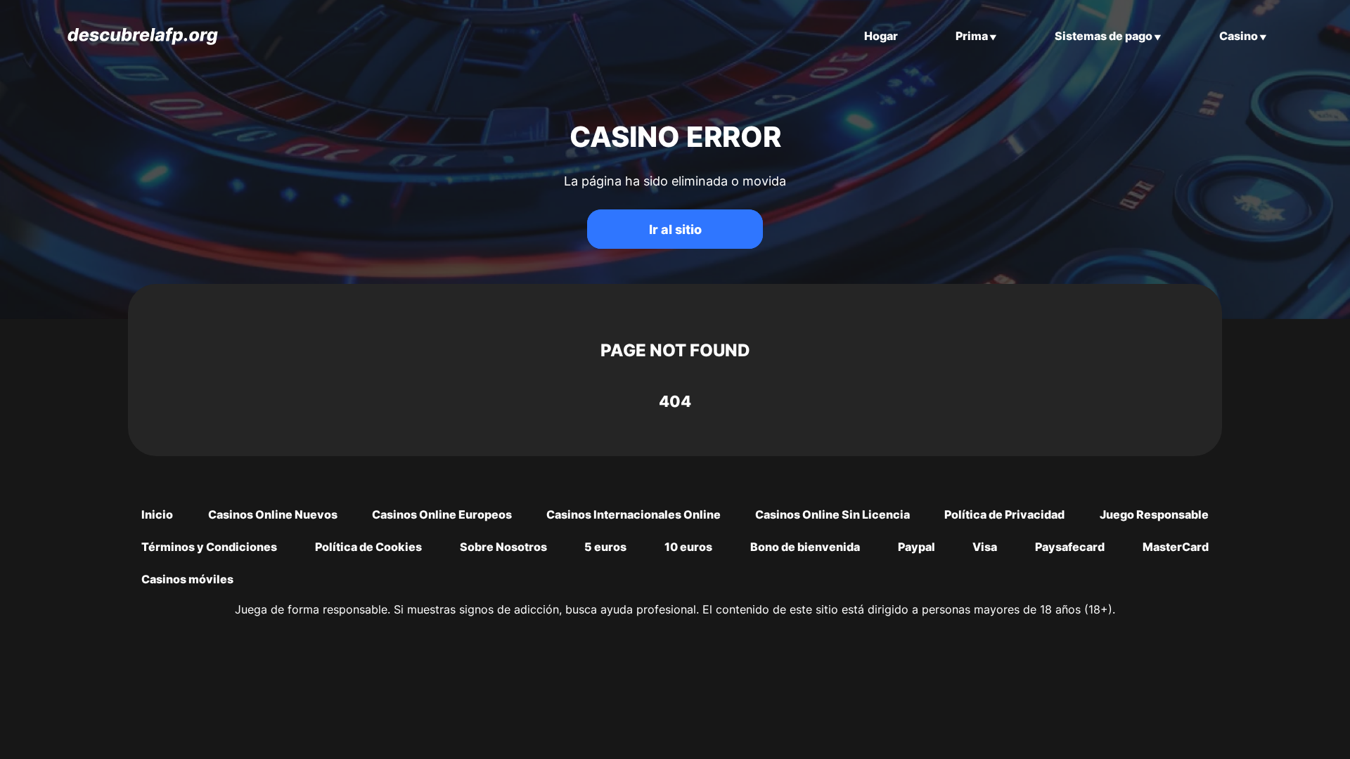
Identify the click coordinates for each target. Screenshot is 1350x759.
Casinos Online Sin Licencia (832, 514)
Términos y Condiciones (209, 547)
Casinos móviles (187, 579)
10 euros (688, 547)
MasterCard (1176, 547)
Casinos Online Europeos (442, 514)
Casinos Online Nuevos (273, 514)
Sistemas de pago (1103, 36)
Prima (972, 36)
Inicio (157, 514)
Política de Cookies (368, 547)
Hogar (881, 36)
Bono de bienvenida (805, 547)
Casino (1238, 36)
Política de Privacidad (1004, 514)
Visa (984, 547)
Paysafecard (1070, 547)
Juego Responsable (1154, 514)
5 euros (605, 547)
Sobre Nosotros (503, 547)
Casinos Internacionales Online (633, 514)
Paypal (916, 547)
